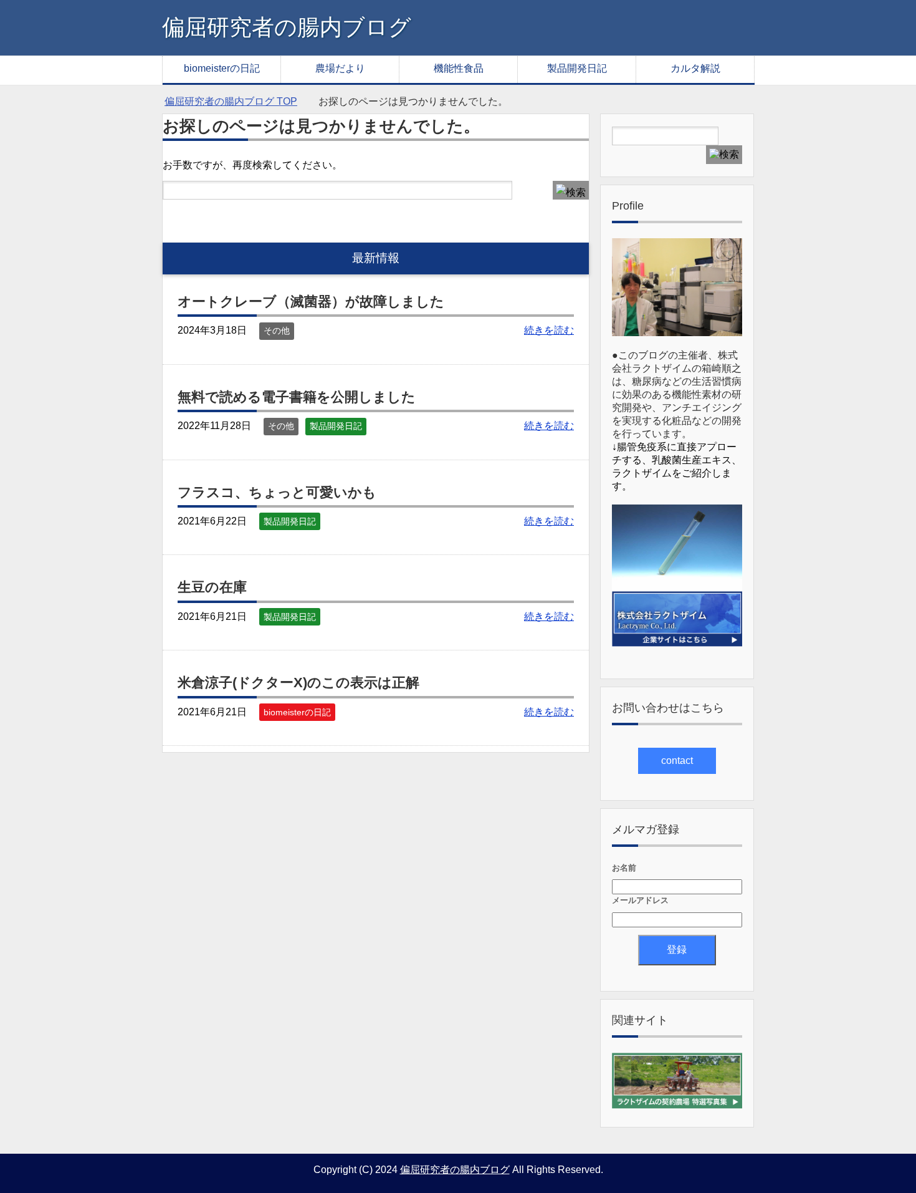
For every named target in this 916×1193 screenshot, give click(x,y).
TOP (231, 101)
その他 (277, 331)
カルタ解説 (695, 68)
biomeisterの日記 (222, 68)
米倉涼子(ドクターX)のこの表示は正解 (298, 682)
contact (677, 760)
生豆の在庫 (212, 587)
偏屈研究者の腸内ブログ (286, 27)
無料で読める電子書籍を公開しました (297, 397)
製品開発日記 (577, 68)
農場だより (340, 68)
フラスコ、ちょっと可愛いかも (277, 492)
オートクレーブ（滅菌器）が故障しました (311, 301)
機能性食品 (459, 68)
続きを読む (549, 330)
